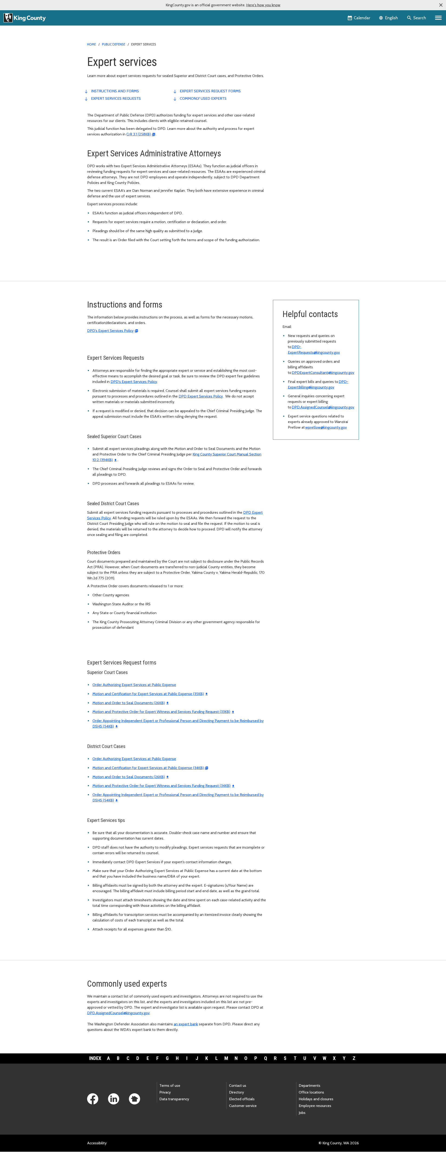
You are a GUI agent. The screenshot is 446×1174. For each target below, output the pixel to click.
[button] (441, 5)
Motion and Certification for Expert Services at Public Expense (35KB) (148, 694)
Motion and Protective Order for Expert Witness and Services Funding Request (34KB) (161, 785)
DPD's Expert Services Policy (110, 330)
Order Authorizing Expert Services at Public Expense (134, 685)
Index (95, 1058)
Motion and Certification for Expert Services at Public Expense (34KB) (148, 768)
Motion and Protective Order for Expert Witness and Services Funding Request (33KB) (161, 711)
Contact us (237, 1085)
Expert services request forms (210, 91)
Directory (236, 1092)
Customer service (243, 1105)
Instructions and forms (115, 91)
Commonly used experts (203, 98)
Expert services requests (116, 98)
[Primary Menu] (438, 18)
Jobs (302, 1112)
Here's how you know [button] (263, 5)
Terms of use (169, 1085)
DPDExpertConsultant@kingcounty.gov (323, 372)
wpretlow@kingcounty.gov (326, 427)
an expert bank (186, 1024)
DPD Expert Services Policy (201, 396)
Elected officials (242, 1099)
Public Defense (113, 44)
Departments (309, 1085)
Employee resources (315, 1105)
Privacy (165, 1092)
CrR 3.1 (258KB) (138, 134)
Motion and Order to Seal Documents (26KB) (128, 703)
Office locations (311, 1092)
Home (91, 44)
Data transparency (174, 1099)
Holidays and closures (316, 1099)
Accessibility (97, 1143)
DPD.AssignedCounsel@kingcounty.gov (323, 407)
